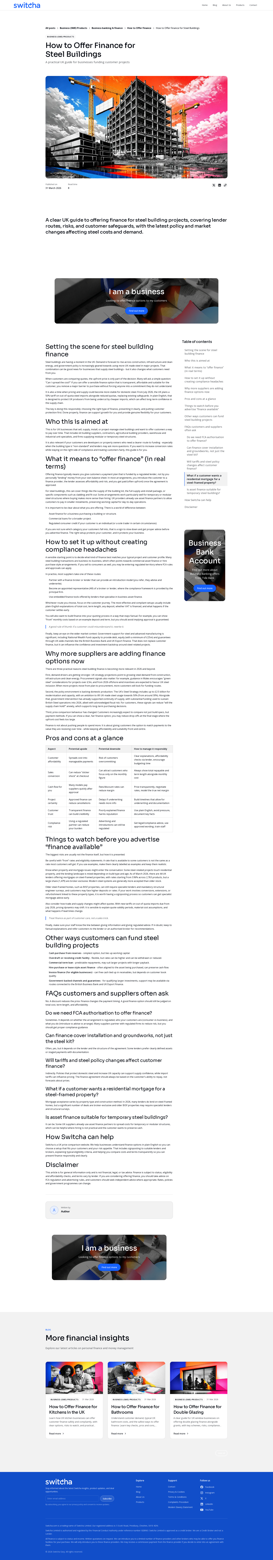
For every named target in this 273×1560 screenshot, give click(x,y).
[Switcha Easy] (27, 5)
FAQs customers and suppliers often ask (203, 428)
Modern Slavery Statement (180, 1507)
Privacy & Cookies (176, 1491)
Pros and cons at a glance (200, 399)
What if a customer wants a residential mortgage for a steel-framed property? (204, 479)
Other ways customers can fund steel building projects (204, 417)
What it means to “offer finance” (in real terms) (204, 369)
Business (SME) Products (73, 28)
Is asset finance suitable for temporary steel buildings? (204, 491)
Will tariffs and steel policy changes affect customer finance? (203, 465)
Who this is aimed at (197, 360)
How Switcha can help (198, 500)
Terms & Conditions (177, 1497)
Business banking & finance (107, 28)
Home (205, 5)
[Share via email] (225, 185)
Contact (253, 5)
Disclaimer (191, 507)
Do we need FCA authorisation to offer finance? (205, 438)
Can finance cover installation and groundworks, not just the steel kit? (205, 451)
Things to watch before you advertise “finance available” (202, 407)
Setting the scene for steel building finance (201, 351)
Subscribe (107, 1498)
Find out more (136, 310)
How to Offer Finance (139, 28)
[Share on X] (214, 185)
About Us (226, 5)
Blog (215, 5)
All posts (50, 28)
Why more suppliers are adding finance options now (204, 390)
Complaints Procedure (178, 1502)
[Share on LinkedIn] (219, 185)
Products (240, 5)
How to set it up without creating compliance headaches (204, 379)
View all (221, 1453)
